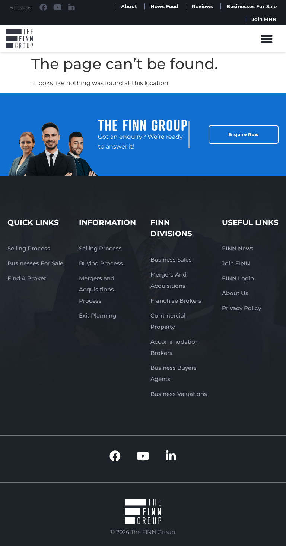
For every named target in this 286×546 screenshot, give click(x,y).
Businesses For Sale (251, 6)
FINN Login (238, 278)
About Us (235, 293)
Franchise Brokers (175, 300)
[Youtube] (57, 7)
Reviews (202, 6)
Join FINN (264, 19)
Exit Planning (97, 315)
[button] (266, 38)
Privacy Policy (241, 308)
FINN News (238, 248)
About (129, 6)
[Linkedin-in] (71, 7)
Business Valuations (178, 393)
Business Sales (171, 259)
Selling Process (28, 248)
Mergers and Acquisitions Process (96, 289)
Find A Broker (26, 278)
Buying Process (101, 263)
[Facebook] (43, 7)
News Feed (164, 6)
